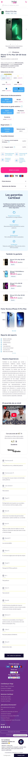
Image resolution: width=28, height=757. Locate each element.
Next (26, 29)
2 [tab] (13, 44)
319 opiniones (15, 52)
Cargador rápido (8, 147)
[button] (14, 9)
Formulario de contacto (14, 731)
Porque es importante (14, 47)
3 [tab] (15, 44)
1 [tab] (10, 44)
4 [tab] (17, 44)
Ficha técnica (6, 181)
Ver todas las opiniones (14, 655)
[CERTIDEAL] (14, 2)
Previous (1, 29)
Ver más (14, 330)
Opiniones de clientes (9, 186)
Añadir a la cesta (14, 170)
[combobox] (14, 5)
